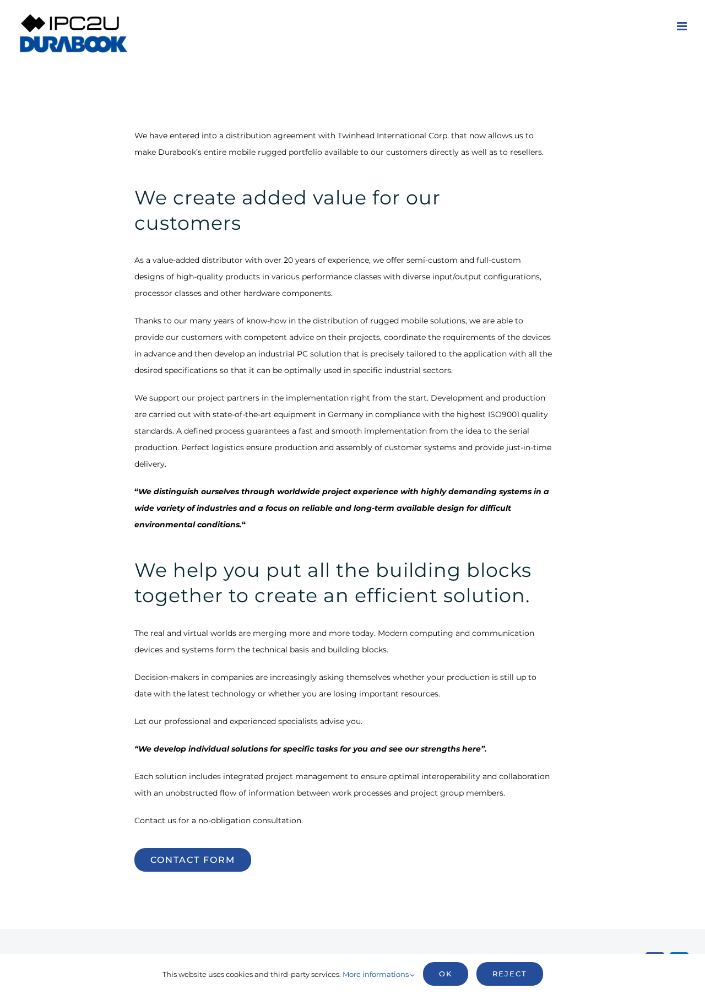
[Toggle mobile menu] (682, 26)
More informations (376, 974)
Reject (509, 973)
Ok (445, 973)
